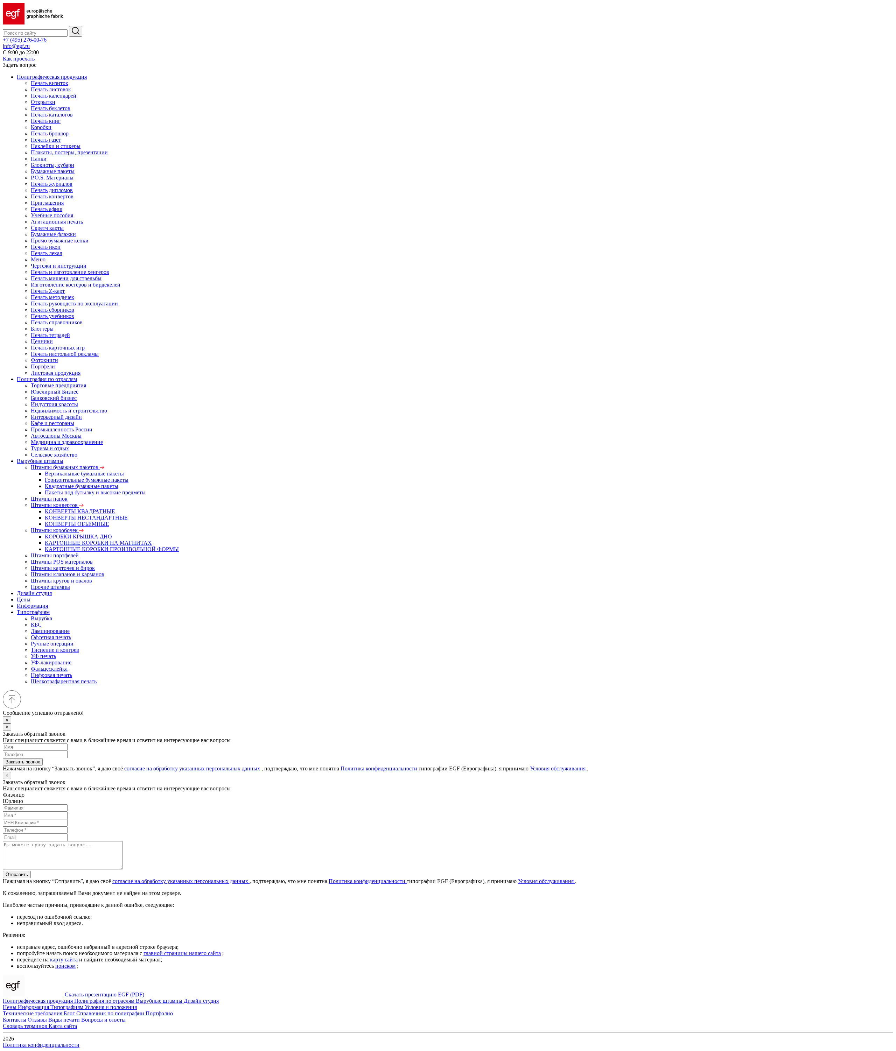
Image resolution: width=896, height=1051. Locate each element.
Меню (38, 259)
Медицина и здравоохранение (67, 442)
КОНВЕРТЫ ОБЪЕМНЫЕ (77, 524)
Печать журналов (51, 184)
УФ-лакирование (51, 662)
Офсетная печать (51, 637)
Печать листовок (51, 89)
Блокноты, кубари (52, 165)
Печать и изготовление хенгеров (70, 272)
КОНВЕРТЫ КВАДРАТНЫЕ (80, 511)
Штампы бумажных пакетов (65, 467)
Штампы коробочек (55, 530)
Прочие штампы (50, 587)
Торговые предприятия (58, 385)
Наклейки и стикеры (55, 146)
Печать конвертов (52, 196)
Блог (70, 1013)
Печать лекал (46, 253)
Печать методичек (52, 297)
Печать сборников (52, 310)
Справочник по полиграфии (111, 1013)
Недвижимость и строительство (69, 411)
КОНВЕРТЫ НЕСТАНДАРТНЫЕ (86, 518)
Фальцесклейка (49, 669)
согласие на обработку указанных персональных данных (192, 768)
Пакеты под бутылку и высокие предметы (95, 492)
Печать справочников (57, 322)
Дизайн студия (34, 593)
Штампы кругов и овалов (61, 581)
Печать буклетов (50, 108)
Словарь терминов (26, 1026)
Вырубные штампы (40, 461)
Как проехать (19, 59)
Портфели (43, 366)
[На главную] (33, 23)
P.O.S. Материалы (52, 178)
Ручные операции (52, 644)
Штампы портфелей (55, 555)
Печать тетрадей (50, 335)
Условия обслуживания (558, 768)
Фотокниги (44, 360)
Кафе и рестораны (52, 423)
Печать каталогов (52, 115)
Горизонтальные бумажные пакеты (86, 480)
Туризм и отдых (50, 448)
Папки (39, 159)
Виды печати (64, 1020)
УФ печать (43, 656)
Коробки (41, 127)
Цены (23, 599)
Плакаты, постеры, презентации (69, 152)
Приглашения (47, 203)
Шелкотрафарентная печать (64, 681)
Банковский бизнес (54, 398)
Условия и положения (111, 1007)
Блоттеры (42, 329)
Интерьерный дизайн (56, 417)
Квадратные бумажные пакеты (81, 486)
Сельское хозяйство (54, 455)
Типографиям (33, 612)
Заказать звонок (23, 761)
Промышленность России (61, 429)
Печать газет (46, 140)
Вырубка (41, 618)
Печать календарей (53, 96)
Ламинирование (50, 631)
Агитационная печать (57, 222)
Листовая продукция (55, 373)
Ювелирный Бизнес (54, 392)
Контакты (15, 1020)
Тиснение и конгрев (55, 650)
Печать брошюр (50, 133)
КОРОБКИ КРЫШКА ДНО (78, 536)
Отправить (17, 874)
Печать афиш (46, 209)
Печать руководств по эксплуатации (74, 303)
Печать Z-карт (48, 291)
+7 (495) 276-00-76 (25, 40)
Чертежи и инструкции (58, 266)
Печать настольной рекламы (65, 354)
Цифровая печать (51, 675)
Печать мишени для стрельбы (66, 278)
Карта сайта (63, 1026)
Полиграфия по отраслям (47, 379)
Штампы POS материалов (62, 562)
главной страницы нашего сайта (182, 953)
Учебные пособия (52, 215)
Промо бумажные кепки (60, 241)
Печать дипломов (52, 190)
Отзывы (38, 1020)
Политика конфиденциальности (380, 768)
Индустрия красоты (54, 404)
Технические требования (33, 1013)
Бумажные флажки (53, 234)
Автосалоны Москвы (56, 436)
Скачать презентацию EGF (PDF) (104, 994)
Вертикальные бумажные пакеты (84, 474)
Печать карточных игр (58, 348)
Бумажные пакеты (53, 171)
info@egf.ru (16, 46)
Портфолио (159, 1013)
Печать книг (46, 121)
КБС (36, 625)
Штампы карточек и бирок (63, 568)
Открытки (43, 102)
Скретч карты (47, 228)
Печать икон (46, 247)
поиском (65, 966)
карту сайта (64, 959)
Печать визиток (49, 83)
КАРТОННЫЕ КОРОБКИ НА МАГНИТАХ (98, 543)
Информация (32, 606)
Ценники (42, 341)
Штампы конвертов (55, 505)
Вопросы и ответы (103, 1020)
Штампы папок (49, 499)
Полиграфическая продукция (52, 77)
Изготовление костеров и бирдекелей (75, 285)
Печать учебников (52, 316)
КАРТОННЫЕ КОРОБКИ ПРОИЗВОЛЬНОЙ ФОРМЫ (112, 549)
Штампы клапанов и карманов (67, 574)
